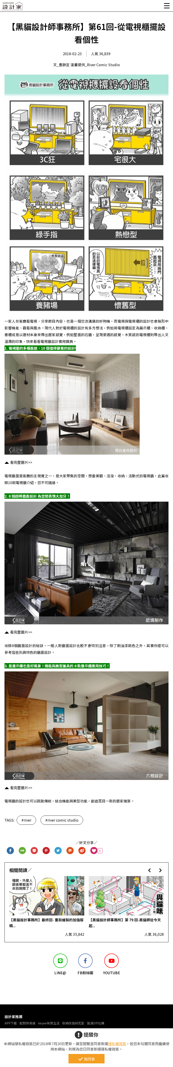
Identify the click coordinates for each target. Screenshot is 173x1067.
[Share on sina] (82, 850)
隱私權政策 (117, 1043)
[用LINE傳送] (22, 850)
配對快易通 (27, 1023)
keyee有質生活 (48, 1023)
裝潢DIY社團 (95, 1023)
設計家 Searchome (12, 7)
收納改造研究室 (73, 1023)
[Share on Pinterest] (46, 850)
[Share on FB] (10, 850)
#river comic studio (61, 820)
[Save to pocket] (34, 850)
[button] (149, 870)
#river (26, 820)
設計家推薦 (14, 1016)
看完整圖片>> (21, 462)
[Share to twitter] (58, 850)
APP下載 (11, 1023)
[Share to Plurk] (70, 850)
